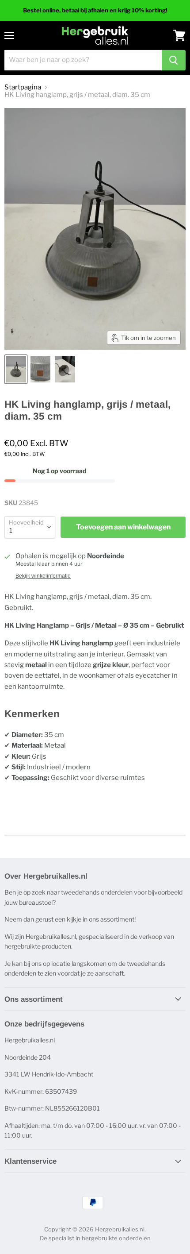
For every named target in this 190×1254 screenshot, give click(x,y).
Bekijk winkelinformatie (43, 576)
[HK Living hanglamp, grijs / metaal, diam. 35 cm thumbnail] (16, 369)
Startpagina (22, 87)
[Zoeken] (174, 60)
